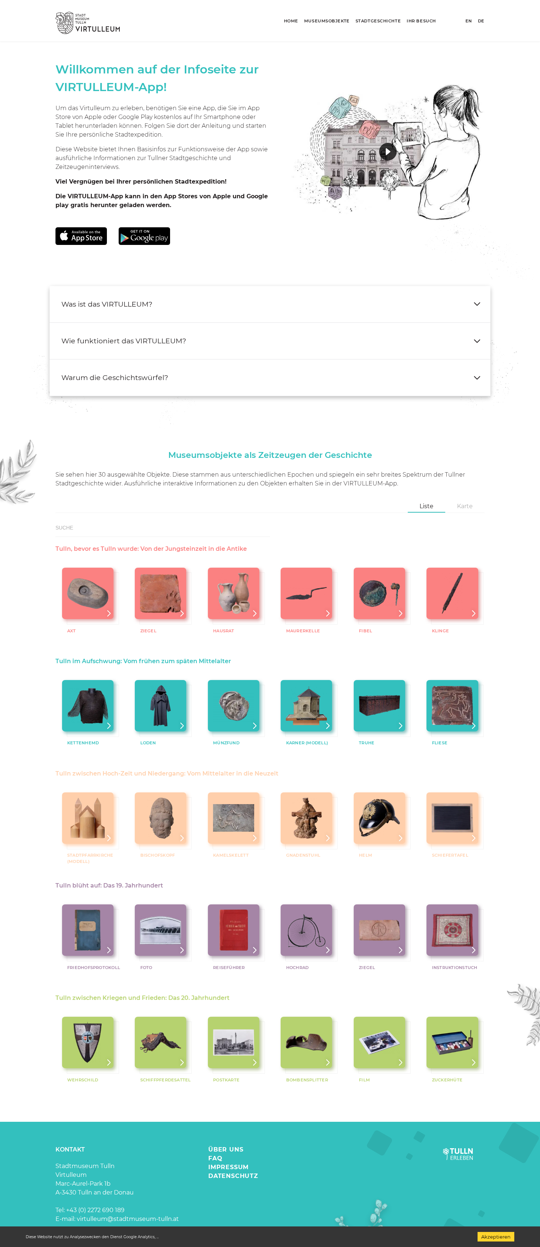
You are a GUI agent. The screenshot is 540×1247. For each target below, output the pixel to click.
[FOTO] (161, 930)
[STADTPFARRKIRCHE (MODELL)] (87, 818)
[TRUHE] (379, 705)
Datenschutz (233, 1175)
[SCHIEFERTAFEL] (452, 818)
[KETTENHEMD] (87, 705)
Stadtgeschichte (378, 21)
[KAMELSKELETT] (233, 818)
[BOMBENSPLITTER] (306, 1042)
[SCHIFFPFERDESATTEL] (161, 1042)
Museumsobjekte (327, 21)
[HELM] (379, 818)
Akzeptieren (496, 1237)
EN (468, 21)
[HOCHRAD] (306, 930)
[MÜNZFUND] (233, 705)
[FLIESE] (452, 705)
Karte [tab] (465, 506)
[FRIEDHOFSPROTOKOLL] (87, 930)
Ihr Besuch (421, 21)
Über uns (225, 1149)
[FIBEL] (379, 593)
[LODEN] (161, 705)
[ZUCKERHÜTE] (452, 1042)
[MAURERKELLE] (306, 593)
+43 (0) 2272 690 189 (95, 1210)
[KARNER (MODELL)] (306, 705)
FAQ (215, 1158)
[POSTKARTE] (233, 1042)
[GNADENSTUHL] (306, 818)
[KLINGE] (452, 593)
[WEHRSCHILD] (87, 1042)
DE (481, 21)
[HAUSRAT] (233, 593)
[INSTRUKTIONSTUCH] (452, 930)
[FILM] (379, 1042)
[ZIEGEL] (161, 593)
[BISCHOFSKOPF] (161, 818)
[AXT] (87, 593)
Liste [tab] (426, 506)
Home (291, 21)
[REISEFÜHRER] (233, 930)
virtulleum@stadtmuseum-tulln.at (128, 1218)
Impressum (228, 1167)
